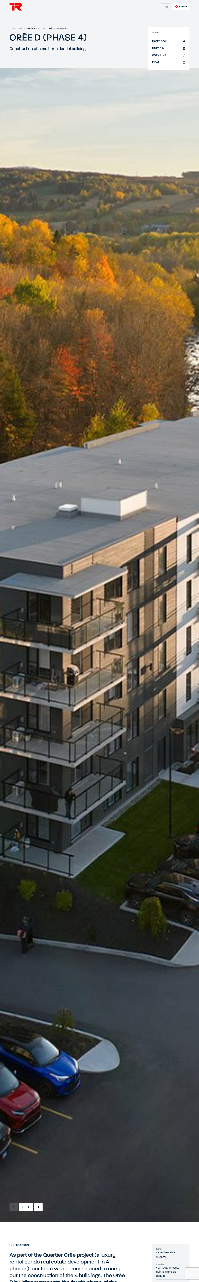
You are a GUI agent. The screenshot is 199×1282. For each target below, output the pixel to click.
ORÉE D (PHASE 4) (57, 28)
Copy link (159, 55)
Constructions (31, 28)
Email (156, 62)
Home (13, 28)
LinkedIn (158, 48)
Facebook (159, 41)
